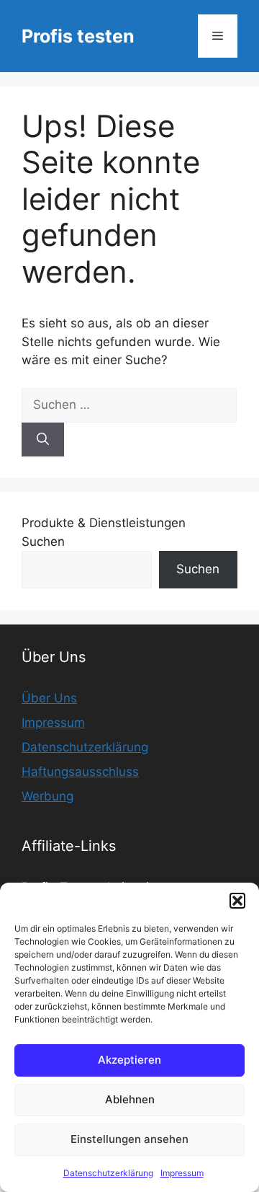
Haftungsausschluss (80, 771)
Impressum (182, 1172)
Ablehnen (130, 1099)
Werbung (47, 796)
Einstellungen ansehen (129, 1139)
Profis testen (78, 36)
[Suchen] (43, 440)
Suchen (43, 541)
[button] (237, 900)
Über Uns (49, 698)
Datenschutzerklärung (108, 1172)
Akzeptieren (129, 1060)
